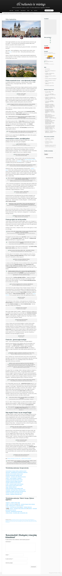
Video (28, 10)
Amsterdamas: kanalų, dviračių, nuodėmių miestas (16, 471)
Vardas (7, 554)
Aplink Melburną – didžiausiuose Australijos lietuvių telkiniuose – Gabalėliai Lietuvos (50, 116)
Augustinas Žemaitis (17, 30)
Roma (10, 51)
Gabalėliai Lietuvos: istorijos (50, 145)
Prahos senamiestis (29, 521)
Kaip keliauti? (23, 10)
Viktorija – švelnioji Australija (50, 117)
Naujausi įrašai (5, 13)
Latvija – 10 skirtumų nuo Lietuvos (13, 507)
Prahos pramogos (18, 521)
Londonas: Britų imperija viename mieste (14, 479)
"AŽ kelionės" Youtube (49, 138)
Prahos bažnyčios (19, 520)
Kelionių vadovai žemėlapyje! (50, 78)
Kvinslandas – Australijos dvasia (50, 112)
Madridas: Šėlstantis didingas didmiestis (14, 481)
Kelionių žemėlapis (18, 13)
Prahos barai (14, 520)
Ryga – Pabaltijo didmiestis (26, 507)
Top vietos (17, 10)
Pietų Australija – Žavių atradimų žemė (49, 123)
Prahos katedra (31, 520)
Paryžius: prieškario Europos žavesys (13, 482)
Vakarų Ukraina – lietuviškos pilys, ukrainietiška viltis (16, 513)
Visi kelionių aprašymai (49, 85)
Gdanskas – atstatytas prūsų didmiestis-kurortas (16, 476)
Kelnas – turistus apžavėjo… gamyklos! (14, 478)
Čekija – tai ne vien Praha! (11, 504)
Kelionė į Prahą (27, 519)
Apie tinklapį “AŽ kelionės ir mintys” (50, 71)
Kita (31, 10)
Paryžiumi (30, 159)
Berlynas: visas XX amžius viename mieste (14, 474)
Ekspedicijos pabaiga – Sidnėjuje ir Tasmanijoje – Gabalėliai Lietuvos (50, 105)
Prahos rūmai (23, 521)
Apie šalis (11, 10)
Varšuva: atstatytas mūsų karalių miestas (14, 492)
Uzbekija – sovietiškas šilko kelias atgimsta (50, 99)
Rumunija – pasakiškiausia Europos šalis (14, 511)
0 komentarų (27, 30)
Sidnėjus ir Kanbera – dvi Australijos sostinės (50, 107)
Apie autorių (47, 69)
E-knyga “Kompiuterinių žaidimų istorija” (49, 74)
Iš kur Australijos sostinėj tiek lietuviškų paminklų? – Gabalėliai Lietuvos (50, 126)
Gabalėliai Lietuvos (48, 141)
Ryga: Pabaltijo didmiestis (11, 487)
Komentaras (8, 541)
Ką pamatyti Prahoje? (14, 519)
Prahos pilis (13, 521)
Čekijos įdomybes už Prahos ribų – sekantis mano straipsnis (19, 458)
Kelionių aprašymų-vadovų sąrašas (50, 76)
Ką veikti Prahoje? (21, 519)
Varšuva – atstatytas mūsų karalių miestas (18, 508)
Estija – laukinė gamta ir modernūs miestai (14, 505)
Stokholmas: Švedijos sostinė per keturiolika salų (16, 491)
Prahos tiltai (35, 521)
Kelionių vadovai (12, 13)
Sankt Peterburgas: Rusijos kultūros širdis (14, 488)
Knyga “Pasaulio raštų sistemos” (49, 83)
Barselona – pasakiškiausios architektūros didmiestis (16, 472)
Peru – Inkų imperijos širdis (49, 92)
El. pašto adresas (9, 558)
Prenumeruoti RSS (49, 157)
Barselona (19, 161)
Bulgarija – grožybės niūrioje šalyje (13, 502)
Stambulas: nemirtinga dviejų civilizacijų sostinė (15, 489)
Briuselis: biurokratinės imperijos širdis (14, 475)
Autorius (35, 10)
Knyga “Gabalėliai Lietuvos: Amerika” (50, 81)
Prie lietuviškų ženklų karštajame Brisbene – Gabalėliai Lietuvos (49, 110)
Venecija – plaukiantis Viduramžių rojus (14, 494)
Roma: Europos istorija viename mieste (14, 485)
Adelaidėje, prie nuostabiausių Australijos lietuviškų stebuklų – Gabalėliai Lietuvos (50, 121)
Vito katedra (8, 522)
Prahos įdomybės (25, 520)
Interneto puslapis (9, 562)
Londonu (34, 159)
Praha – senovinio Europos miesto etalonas (21, 28)
